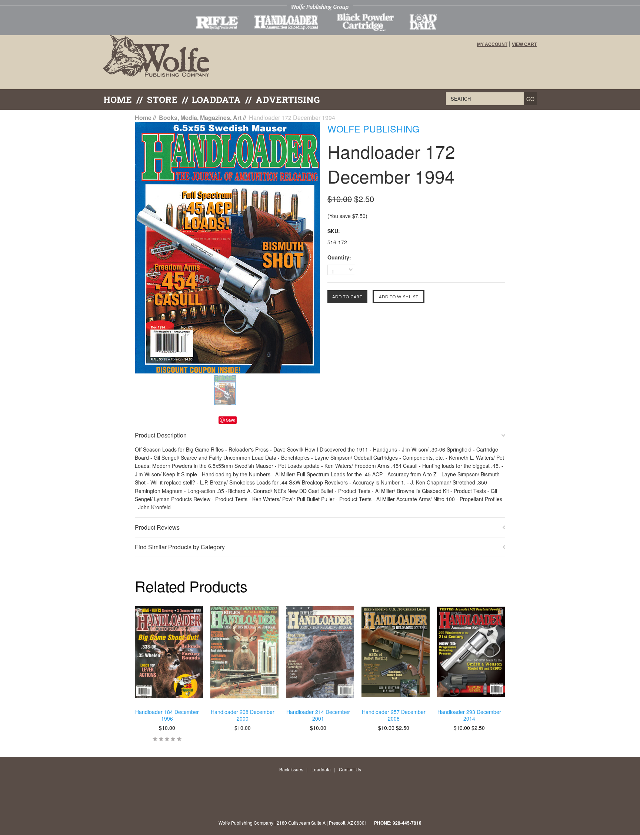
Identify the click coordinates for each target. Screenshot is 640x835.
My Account (492, 44)
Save (230, 420)
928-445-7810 (407, 822)
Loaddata (321, 769)
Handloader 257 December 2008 (394, 715)
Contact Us (350, 769)
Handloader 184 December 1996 (167, 715)
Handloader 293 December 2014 (469, 715)
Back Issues (291, 769)
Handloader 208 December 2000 (242, 715)
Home (117, 99)
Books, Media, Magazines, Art (200, 117)
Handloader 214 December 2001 (318, 715)
